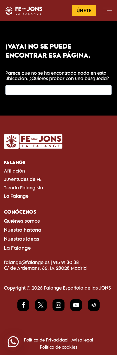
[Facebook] (23, 305)
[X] (41, 305)
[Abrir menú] (107, 10)
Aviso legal (82, 339)
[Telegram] (94, 305)
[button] (13, 342)
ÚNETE (84, 11)
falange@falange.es (27, 262)
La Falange (16, 196)
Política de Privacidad (46, 339)
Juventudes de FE (22, 179)
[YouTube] (76, 305)
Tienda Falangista (23, 187)
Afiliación (14, 170)
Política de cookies (58, 347)
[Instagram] (58, 305)
